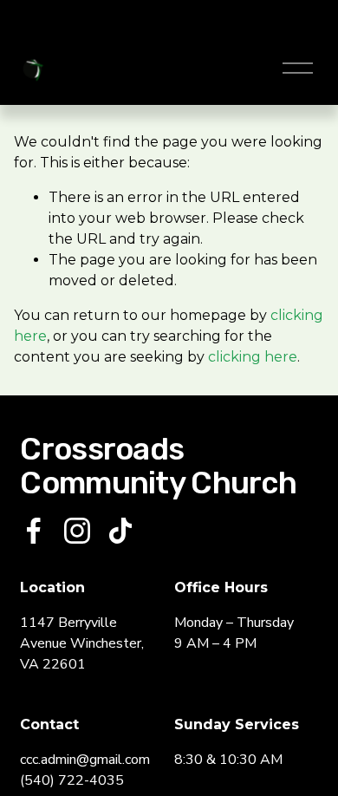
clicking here (252, 357)
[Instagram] (77, 531)
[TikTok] (120, 531)
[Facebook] (34, 531)
